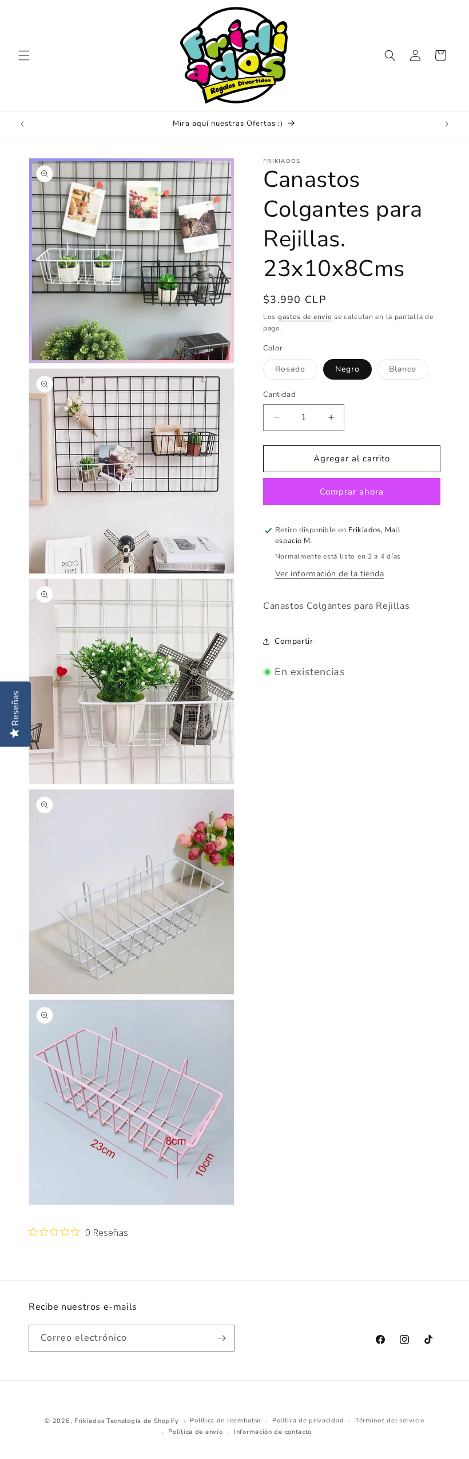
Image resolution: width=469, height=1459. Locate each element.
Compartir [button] (294, 641)
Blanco (408, 371)
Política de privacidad (308, 1420)
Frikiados (89, 1421)
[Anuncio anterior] (22, 124)
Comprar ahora (352, 491)
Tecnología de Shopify (142, 1421)
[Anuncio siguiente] (446, 124)
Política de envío (195, 1432)
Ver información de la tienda (329, 573)
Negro (347, 369)
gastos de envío (305, 316)
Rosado (296, 371)
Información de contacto (273, 1432)
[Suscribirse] (221, 1338)
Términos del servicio (389, 1420)
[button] (24, 55)
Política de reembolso (225, 1420)
